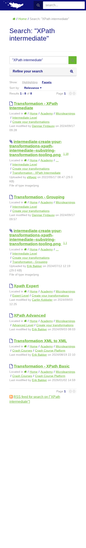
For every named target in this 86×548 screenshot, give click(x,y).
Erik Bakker (34, 266)
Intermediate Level (24, 117)
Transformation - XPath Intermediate (36, 172)
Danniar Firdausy (43, 126)
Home (22, 19)
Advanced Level (22, 325)
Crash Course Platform (50, 350)
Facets (47, 82)
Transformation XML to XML (40, 341)
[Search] (38, 5)
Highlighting (30, 82)
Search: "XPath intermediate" (49, 19)
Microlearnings (65, 113)
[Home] (14, 19)
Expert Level (20, 295)
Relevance (31, 87)
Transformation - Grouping (39, 197)
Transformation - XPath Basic (42, 366)
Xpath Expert (26, 286)
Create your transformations (30, 121)
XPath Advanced (30, 315)
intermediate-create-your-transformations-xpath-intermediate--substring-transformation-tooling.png (35, 148)
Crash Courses (22, 350)
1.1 (65, 243)
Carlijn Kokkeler (42, 299)
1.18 (65, 153)
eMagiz (32, 177)
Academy (46, 113)
